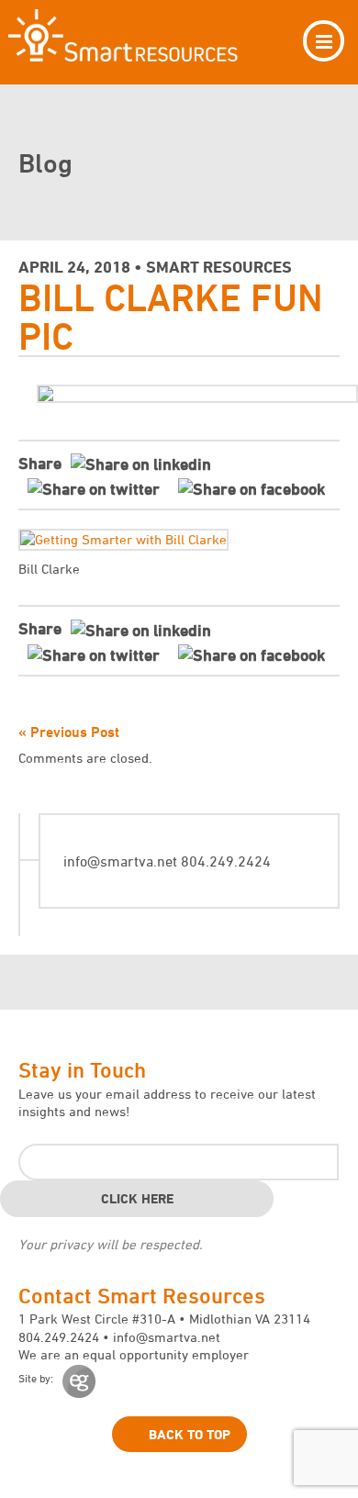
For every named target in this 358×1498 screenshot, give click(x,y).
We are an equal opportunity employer (133, 1354)
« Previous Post (68, 731)
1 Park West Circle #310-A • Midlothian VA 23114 (164, 1318)
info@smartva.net (120, 861)
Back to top (189, 1434)
